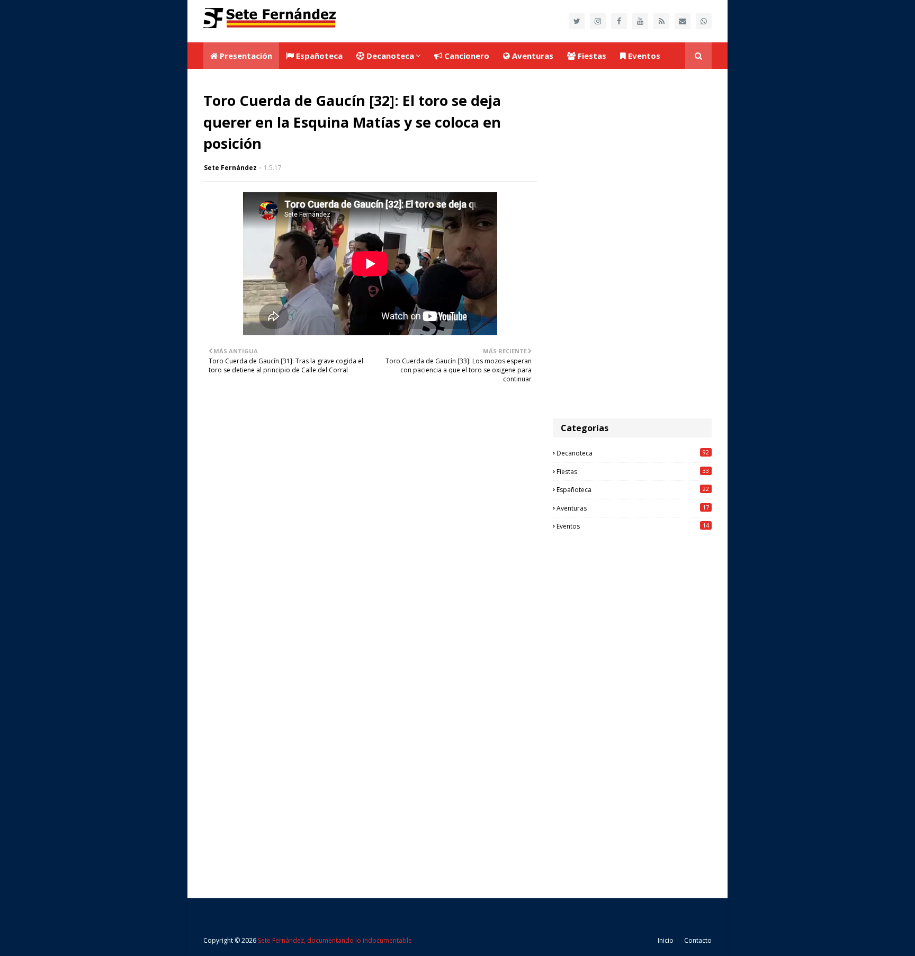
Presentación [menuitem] (245, 55)
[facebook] (619, 21)
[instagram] (598, 21)
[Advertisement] (632, 244)
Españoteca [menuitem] (318, 55)
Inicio (666, 940)
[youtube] (640, 21)
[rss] (661, 21)
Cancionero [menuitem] (465, 55)
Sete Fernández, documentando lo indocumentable (335, 940)
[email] (682, 21)
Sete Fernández (230, 167)
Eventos (633, 526)
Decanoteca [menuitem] (389, 55)
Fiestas (633, 471)
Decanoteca (633, 453)
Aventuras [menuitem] (531, 55)
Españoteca (633, 489)
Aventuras (633, 508)
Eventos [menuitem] (643, 55)
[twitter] (577, 21)
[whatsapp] (704, 21)
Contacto (698, 940)
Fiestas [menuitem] (591, 55)
